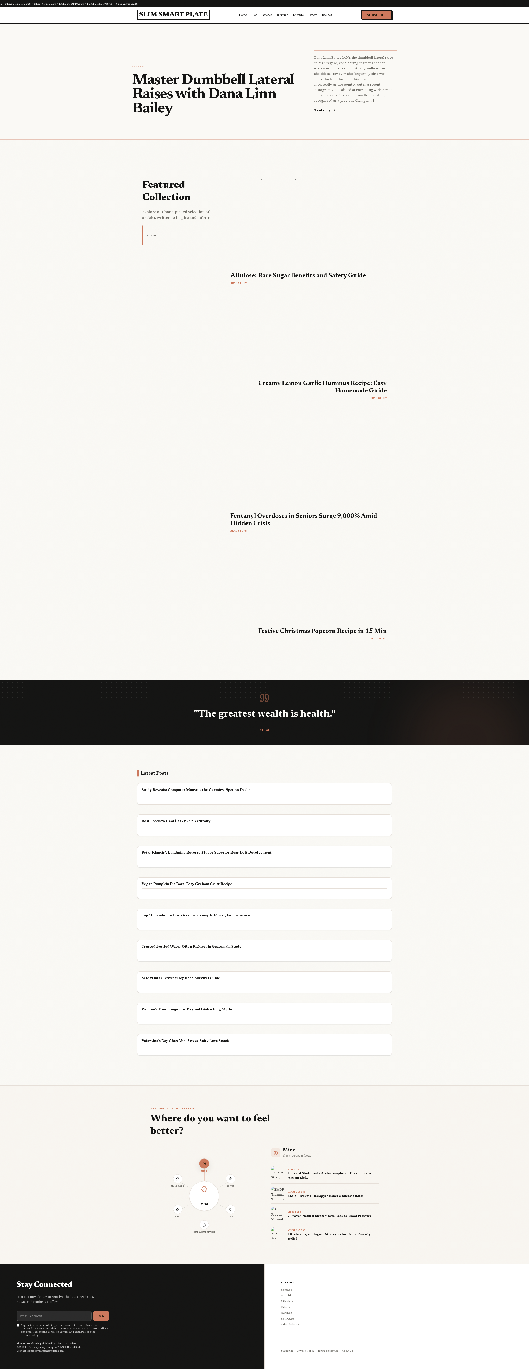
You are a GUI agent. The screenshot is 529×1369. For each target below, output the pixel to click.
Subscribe (376, 15)
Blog (254, 15)
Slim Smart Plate (173, 15)
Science (267, 15)
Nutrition (282, 15)
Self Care (287, 1319)
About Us (347, 1350)
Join (101, 1316)
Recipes (327, 15)
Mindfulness (290, 1324)
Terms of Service (58, 1331)
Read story (322, 110)
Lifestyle (298, 15)
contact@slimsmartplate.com (45, 1350)
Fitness (313, 15)
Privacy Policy (29, 1335)
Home (243, 15)
